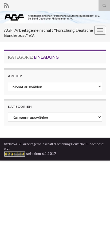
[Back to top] (98, 232)
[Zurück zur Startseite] (55, 17)
